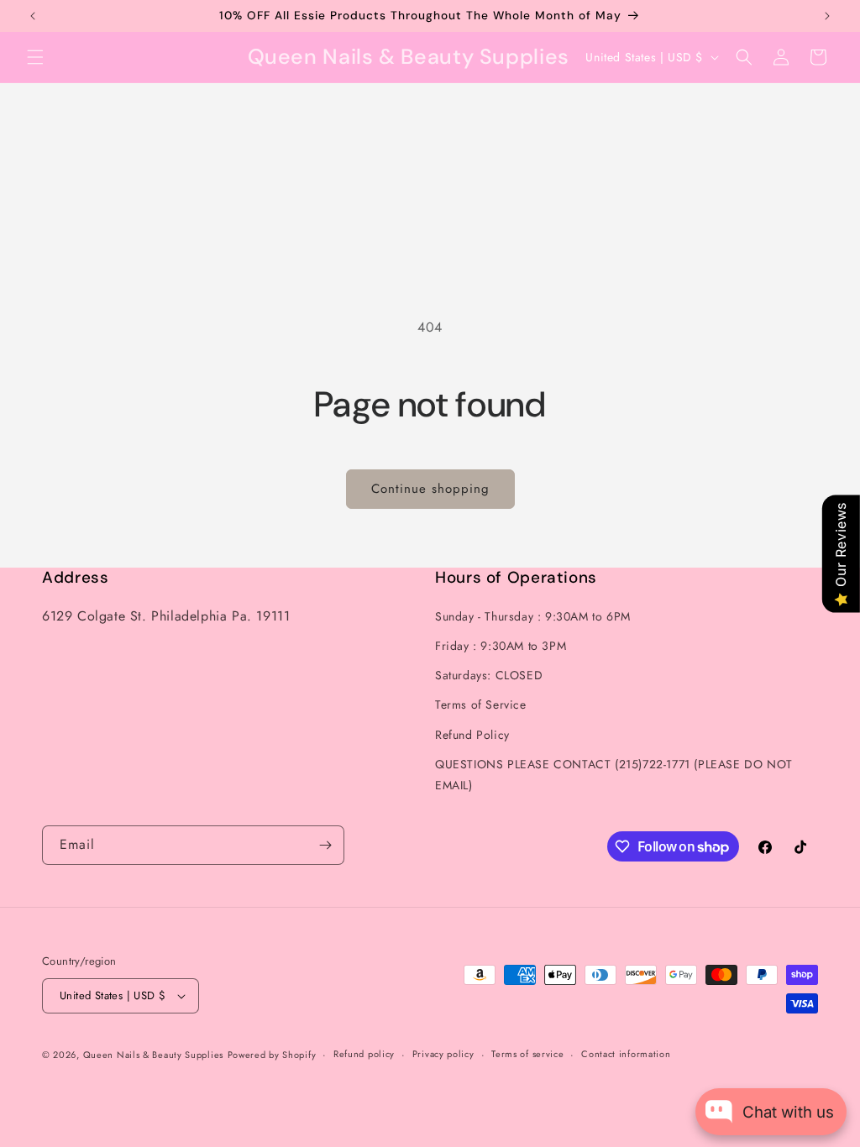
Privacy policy (443, 1054)
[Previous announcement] (32, 16)
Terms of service (527, 1054)
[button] (35, 57)
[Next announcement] (827, 16)
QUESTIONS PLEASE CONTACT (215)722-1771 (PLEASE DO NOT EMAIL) (614, 774)
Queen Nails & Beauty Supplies (153, 1054)
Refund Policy (472, 734)
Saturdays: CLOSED (489, 675)
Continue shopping (430, 488)
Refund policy (364, 1054)
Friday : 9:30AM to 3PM (500, 645)
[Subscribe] (325, 845)
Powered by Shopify (272, 1054)
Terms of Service (481, 704)
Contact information (625, 1054)
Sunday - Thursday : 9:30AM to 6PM (533, 616)
